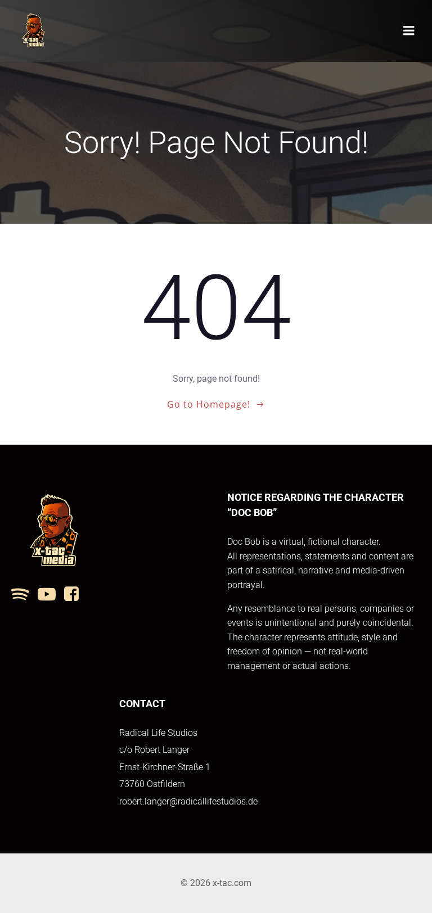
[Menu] (408, 30)
